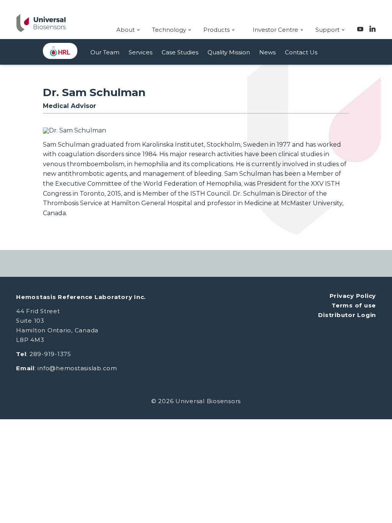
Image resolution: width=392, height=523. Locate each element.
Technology (169, 29)
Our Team (104, 52)
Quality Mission (228, 52)
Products (216, 29)
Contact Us (301, 52)
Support (327, 29)
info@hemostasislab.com (77, 368)
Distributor (337, 315)
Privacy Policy (353, 295)
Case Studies (180, 52)
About (125, 29)
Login (366, 315)
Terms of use (354, 305)
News (267, 52)
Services (140, 52)
